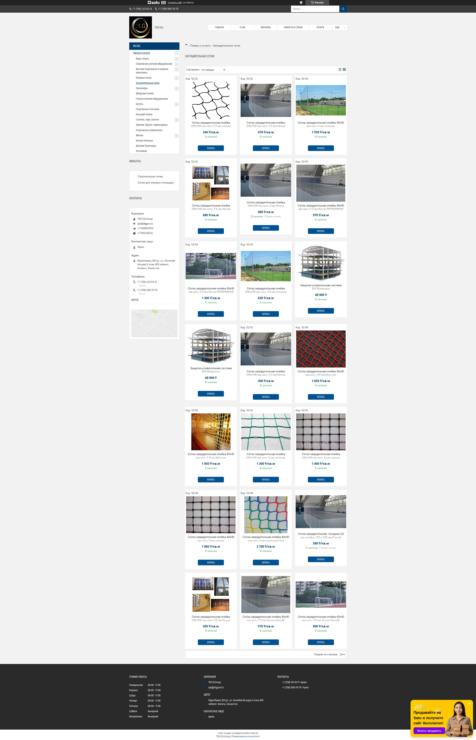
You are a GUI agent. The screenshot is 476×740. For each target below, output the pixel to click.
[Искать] (343, 9)
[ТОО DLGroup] (140, 27)
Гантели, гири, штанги (147, 119)
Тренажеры (142, 88)
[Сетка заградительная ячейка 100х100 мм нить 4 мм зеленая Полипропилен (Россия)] (266, 431)
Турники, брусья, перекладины (152, 124)
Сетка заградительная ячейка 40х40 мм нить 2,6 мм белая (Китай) (321, 618)
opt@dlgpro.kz (145, 223)
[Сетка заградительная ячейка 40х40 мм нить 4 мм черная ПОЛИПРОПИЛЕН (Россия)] (211, 514)
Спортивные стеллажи (147, 109)
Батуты (139, 104)
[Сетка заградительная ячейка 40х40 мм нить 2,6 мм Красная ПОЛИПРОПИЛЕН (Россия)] (321, 349)
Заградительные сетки (147, 83)
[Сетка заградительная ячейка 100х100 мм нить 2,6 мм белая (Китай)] (211, 594)
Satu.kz (254, 733)
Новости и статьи (293, 27)
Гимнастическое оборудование (152, 98)
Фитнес (139, 135)
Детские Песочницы (146, 145)
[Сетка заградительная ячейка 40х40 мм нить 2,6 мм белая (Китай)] (321, 594)
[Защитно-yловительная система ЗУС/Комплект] (321, 263)
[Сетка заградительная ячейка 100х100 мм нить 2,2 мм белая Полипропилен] (266, 349)
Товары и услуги (200, 45)
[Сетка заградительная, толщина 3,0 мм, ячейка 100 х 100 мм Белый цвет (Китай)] (321, 511)
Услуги (320, 27)
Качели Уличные (144, 140)
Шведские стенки (145, 93)
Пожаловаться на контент (246, 736)
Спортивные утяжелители (149, 130)
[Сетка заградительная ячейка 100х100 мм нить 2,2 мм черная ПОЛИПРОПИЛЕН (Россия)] (211, 100)
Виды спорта (142, 58)
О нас (242, 27)
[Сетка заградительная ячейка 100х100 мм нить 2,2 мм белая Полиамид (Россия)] (266, 100)
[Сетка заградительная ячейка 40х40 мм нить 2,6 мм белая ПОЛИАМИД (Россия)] (211, 266)
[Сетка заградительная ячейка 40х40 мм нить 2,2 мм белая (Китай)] (266, 594)
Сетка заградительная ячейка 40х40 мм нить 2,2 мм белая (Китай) (266, 618)
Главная (219, 27)
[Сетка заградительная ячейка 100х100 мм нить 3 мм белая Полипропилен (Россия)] (266, 180)
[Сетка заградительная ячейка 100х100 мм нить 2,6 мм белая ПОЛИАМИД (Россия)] (211, 183)
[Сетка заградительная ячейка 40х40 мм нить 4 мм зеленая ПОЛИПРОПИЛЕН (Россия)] (321, 100)
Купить (211, 148)
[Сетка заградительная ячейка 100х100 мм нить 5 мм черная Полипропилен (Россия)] (321, 431)
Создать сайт (175, 2)
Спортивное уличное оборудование (154, 63)
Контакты (266, 27)
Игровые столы (144, 77)
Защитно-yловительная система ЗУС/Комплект (321, 287)
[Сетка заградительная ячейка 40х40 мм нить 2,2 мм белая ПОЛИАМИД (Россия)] (321, 183)
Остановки (141, 151)
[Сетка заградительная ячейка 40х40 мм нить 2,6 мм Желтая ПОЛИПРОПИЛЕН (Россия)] (211, 431)
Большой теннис (144, 114)
